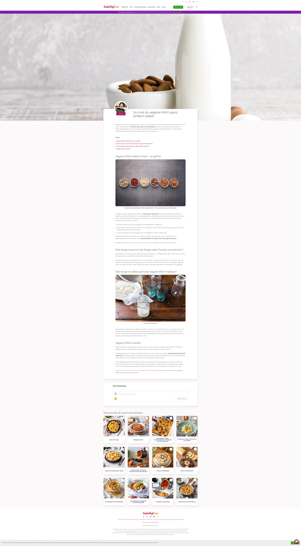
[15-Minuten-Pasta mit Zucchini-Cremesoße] (187, 426)
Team (123, 519)
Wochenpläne (140, 7)
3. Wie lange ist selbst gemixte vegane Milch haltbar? (132, 146)
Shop (158, 7)
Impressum (142, 519)
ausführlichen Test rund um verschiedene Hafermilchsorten (138, 370)
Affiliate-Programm (132, 519)
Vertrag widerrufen (177, 519)
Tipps (131, 7)
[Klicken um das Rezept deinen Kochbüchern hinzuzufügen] (114, 436)
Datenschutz (151, 519)
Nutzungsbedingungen (163, 519)
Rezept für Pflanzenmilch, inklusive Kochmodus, (137, 242)
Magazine (151, 7)
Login (191, 7)
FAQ (119, 519)
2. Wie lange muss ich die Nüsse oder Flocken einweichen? (134, 143)
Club (164, 7)
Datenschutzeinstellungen (150, 522)
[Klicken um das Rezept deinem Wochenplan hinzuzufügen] (122, 418)
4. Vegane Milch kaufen (122, 149)
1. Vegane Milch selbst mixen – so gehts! (127, 141)
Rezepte (125, 7)
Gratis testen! (178, 7)
